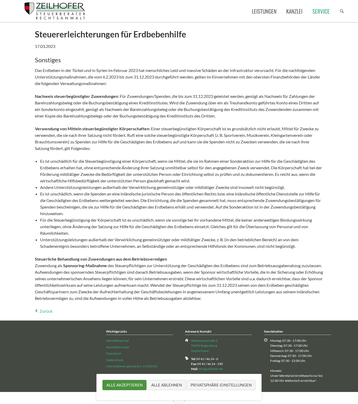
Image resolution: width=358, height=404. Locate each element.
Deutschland (200, 351)
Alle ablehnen (166, 385)
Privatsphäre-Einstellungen (221, 385)
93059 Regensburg (204, 345)
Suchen (342, 11)
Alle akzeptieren (124, 385)
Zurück (46, 310)
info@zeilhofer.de (210, 369)
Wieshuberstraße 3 (204, 341)
